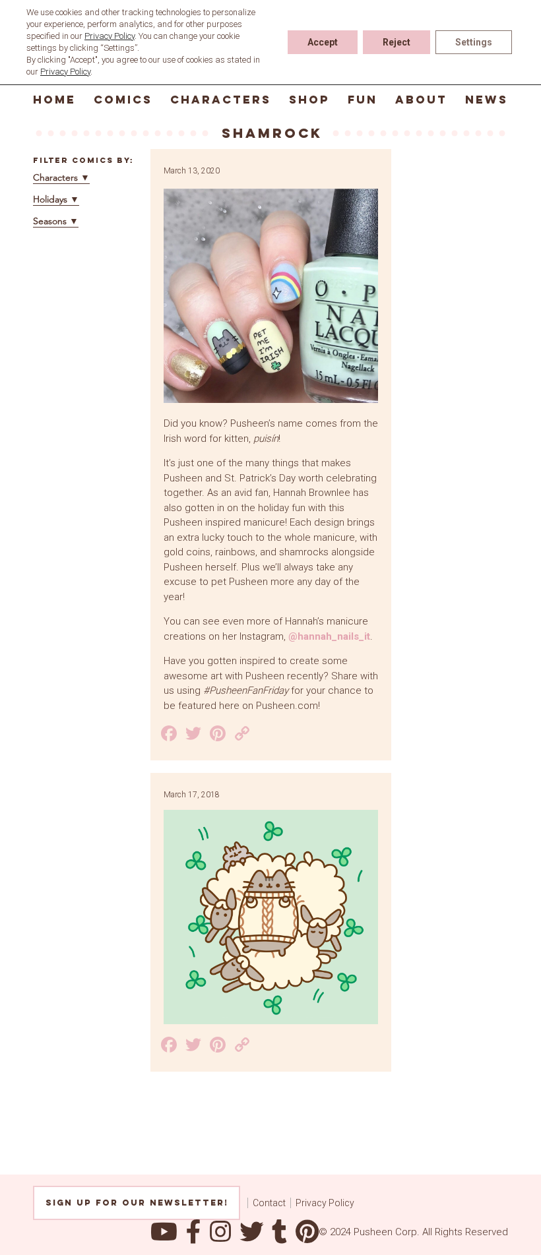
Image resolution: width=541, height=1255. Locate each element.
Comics (123, 99)
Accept (322, 42)
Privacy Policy (325, 1203)
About (421, 99)
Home (54, 99)
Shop (309, 99)
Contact (269, 1203)
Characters (220, 99)
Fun (362, 99)
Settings (473, 42)
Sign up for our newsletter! (137, 1203)
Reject (396, 42)
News (486, 99)
